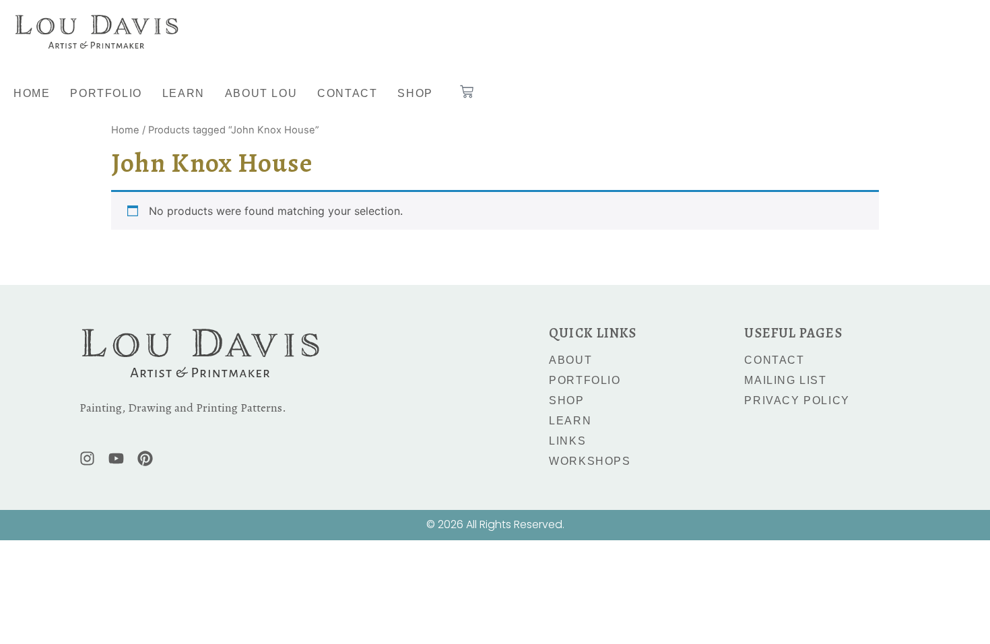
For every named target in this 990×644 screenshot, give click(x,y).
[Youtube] (116, 458)
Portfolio (105, 93)
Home (31, 93)
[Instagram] (87, 458)
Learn (183, 93)
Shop (414, 93)
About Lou (261, 93)
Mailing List (785, 380)
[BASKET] (466, 91)
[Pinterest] (145, 458)
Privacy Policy (796, 400)
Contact (347, 93)
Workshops (589, 461)
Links (567, 441)
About (570, 360)
